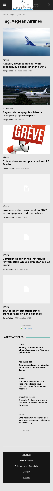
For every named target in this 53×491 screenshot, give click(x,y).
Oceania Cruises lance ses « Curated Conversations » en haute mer (33, 402)
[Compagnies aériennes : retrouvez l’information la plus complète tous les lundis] (26, 237)
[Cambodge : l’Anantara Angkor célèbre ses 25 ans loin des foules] (10, 366)
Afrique (22, 378)
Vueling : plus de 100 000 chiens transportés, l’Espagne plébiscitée (34, 350)
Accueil (5, 15)
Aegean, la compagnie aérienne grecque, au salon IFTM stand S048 (24, 65)
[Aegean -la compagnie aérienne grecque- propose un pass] (26, 90)
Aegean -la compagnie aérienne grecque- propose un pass (22, 114)
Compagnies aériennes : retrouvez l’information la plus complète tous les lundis (26, 262)
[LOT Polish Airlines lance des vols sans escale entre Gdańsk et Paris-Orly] (10, 419)
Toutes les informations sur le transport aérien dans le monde (22, 312)
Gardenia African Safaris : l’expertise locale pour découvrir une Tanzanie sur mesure (32, 385)
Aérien (6, 60)
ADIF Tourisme (26, 460)
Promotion (8, 109)
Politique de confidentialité (26, 466)
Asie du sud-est (25, 362)
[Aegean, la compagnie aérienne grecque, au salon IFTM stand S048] (26, 42)
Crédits (26, 477)
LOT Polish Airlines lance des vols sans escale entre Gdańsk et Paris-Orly (34, 420)
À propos (27, 454)
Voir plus (25, 431)
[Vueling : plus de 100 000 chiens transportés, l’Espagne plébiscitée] (10, 349)
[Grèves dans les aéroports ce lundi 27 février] (26, 139)
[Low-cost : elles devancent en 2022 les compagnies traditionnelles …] (26, 188)
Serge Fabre (8, 71)
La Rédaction (8, 169)
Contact (26, 472)
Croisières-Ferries (27, 397)
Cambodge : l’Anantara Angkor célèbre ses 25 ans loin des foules (34, 367)
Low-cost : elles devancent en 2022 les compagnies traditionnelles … (25, 211)
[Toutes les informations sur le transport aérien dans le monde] (26, 289)
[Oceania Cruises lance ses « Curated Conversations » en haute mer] (10, 401)
